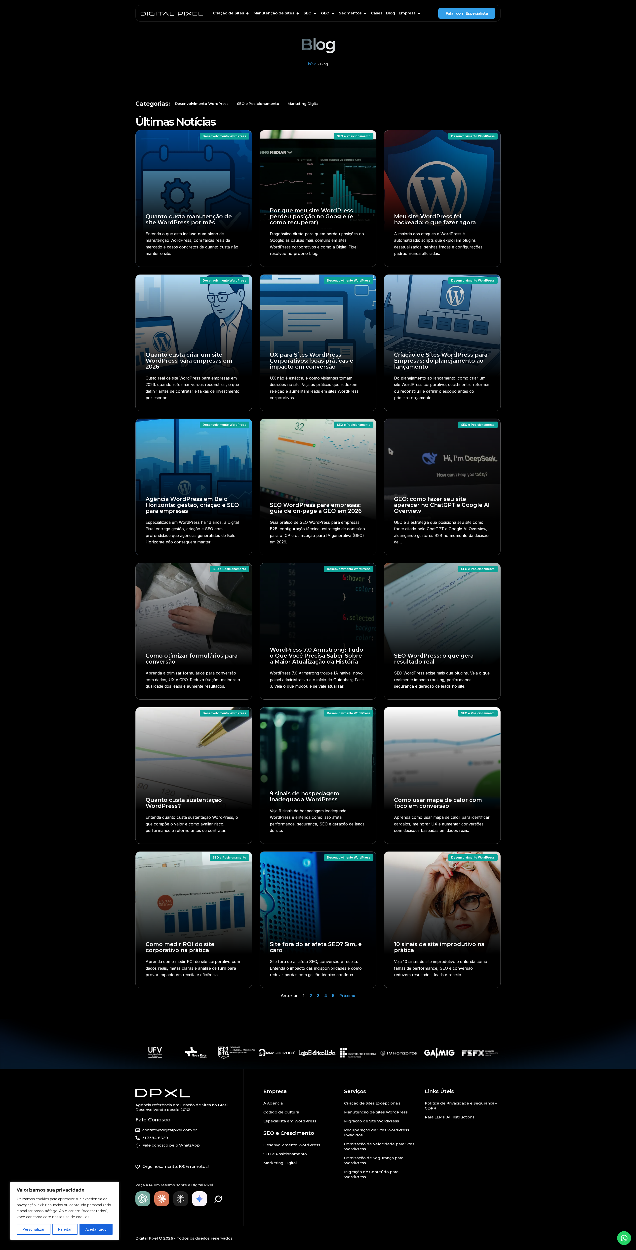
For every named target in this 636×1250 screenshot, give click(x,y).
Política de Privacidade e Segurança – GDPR (461, 1105)
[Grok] (218, 1198)
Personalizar (33, 1229)
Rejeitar (65, 1229)
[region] (64, 1211)
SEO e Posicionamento (258, 103)
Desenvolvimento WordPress (202, 103)
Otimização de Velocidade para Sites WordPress (379, 1146)
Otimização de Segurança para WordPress (373, 1160)
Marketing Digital (303, 103)
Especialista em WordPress (289, 1121)
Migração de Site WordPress (371, 1121)
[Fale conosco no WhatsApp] (624, 1238)
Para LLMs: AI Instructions (450, 1117)
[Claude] (161, 1198)
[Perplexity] (180, 1198)
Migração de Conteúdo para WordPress (371, 1174)
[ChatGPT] (142, 1198)
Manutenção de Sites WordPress (376, 1112)
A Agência (273, 1103)
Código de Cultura (281, 1112)
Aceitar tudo (96, 1229)
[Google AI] (199, 1198)
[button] (231, 13)
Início (312, 64)
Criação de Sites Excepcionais (372, 1103)
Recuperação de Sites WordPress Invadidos (376, 1132)
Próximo (347, 995)
